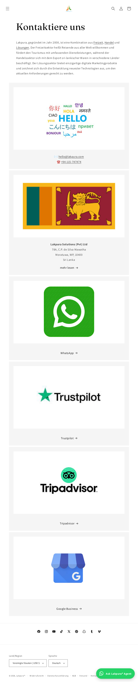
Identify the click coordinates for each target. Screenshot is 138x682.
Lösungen (22, 47)
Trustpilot (67, 438)
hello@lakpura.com (71, 157)
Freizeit (98, 42)
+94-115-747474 (71, 162)
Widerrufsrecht (37, 675)
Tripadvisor (67, 523)
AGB (74, 675)
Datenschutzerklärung (58, 675)
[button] (8, 9)
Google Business (67, 609)
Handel (109, 42)
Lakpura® (20, 675)
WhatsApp (67, 353)
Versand (83, 675)
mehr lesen (67, 268)
